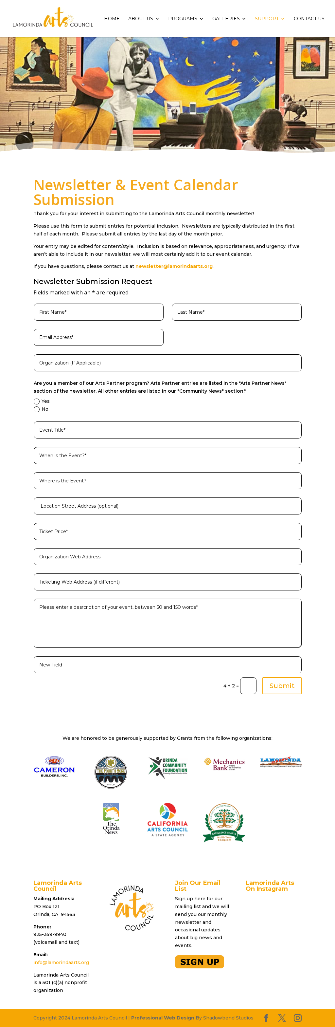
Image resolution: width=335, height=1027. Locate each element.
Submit (282, 686)
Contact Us (309, 19)
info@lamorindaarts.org (61, 962)
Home (112, 19)
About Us (140, 19)
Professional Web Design (162, 1018)
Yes (46, 401)
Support (267, 19)
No (45, 409)
